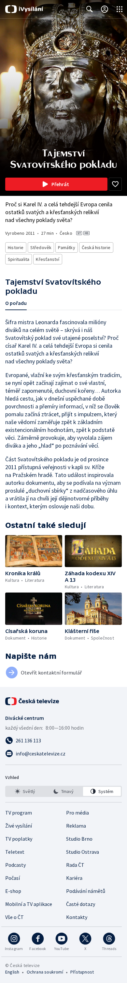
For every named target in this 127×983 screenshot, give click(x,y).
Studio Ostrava (82, 851)
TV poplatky (18, 838)
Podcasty (15, 865)
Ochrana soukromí (45, 972)
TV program (18, 812)
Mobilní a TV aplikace (28, 904)
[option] (25, 791)
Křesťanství (47, 259)
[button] (33, 551)
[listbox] (63, 791)
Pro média (77, 812)
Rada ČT (75, 865)
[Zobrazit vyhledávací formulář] (89, 9)
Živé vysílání (18, 825)
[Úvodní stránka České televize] (32, 701)
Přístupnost (82, 972)
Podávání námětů (85, 891)
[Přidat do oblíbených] (115, 184)
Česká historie (96, 247)
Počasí (12, 878)
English (12, 972)
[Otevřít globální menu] (119, 9)
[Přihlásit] (104, 9)
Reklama (76, 825)
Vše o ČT (14, 917)
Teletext (14, 851)
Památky (66, 247)
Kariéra (74, 878)
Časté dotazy (80, 904)
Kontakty (76, 917)
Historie (16, 247)
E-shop (13, 891)
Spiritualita (18, 259)
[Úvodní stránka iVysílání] (24, 9)
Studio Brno (79, 838)
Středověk (41, 247)
